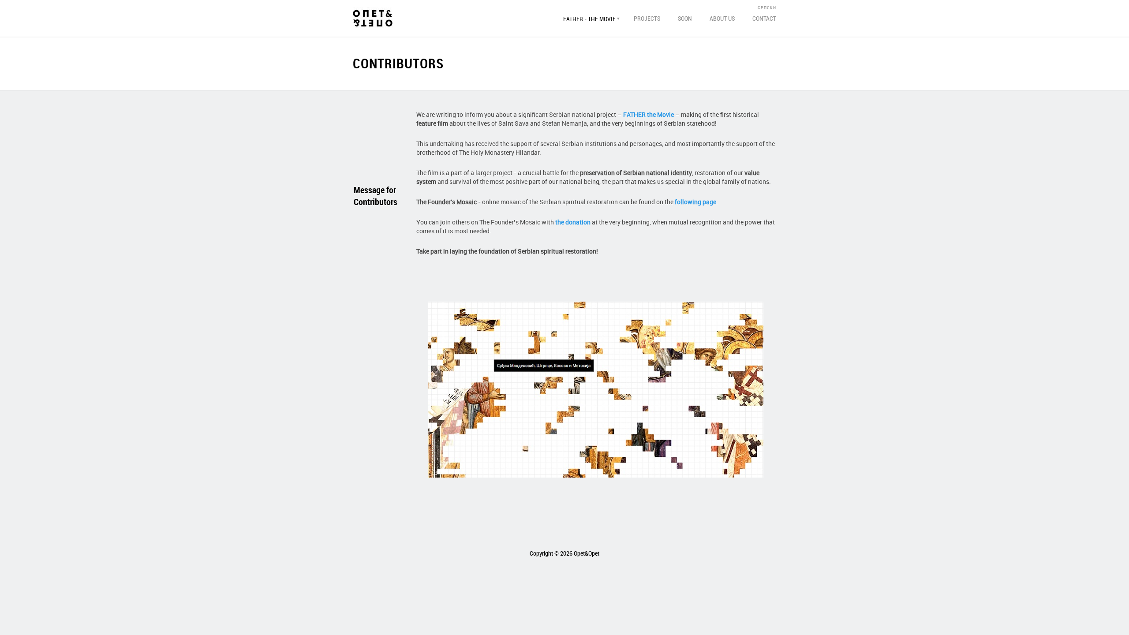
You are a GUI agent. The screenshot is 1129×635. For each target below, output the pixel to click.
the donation (573, 222)
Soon (685, 18)
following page (695, 202)
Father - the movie (589, 19)
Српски (767, 7)
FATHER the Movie (648, 114)
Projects (647, 18)
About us (722, 18)
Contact (764, 18)
